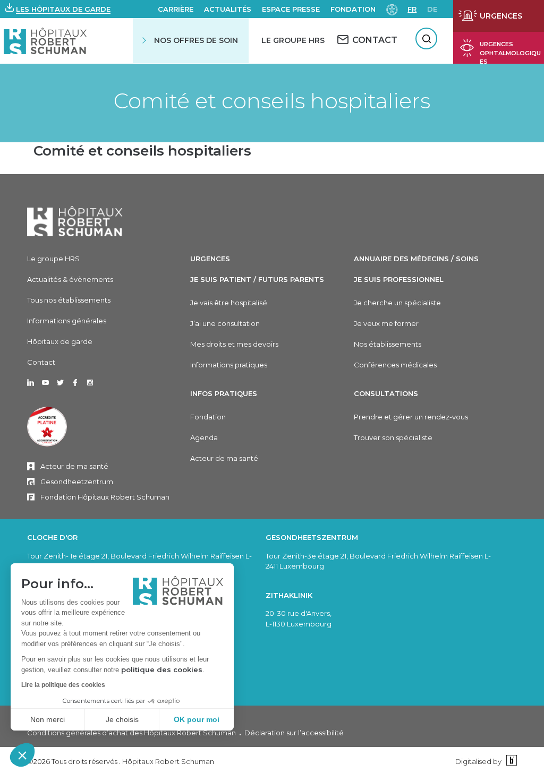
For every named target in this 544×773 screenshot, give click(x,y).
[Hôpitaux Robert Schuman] (75, 221)
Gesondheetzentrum (76, 481)
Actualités (227, 9)
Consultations (386, 393)
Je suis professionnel (399, 279)
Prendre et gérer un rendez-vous (411, 417)
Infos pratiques (223, 393)
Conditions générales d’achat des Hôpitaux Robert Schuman (131, 732)
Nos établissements (387, 344)
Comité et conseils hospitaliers (272, 100)
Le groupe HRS (53, 258)
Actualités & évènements (70, 279)
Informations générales (66, 320)
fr (411, 9)
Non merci (47, 719)
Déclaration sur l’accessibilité (294, 732)
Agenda (204, 437)
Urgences (210, 258)
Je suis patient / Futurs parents (257, 279)
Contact (41, 362)
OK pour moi (196, 719)
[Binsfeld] (510, 761)
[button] (22, 755)
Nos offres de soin (196, 40)
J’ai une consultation (225, 323)
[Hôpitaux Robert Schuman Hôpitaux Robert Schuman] (45, 40)
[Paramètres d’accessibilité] (392, 8)
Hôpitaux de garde (59, 341)
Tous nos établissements (68, 300)
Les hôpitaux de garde (63, 9)
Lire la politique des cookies (63, 685)
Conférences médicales (395, 364)
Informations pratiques (228, 364)
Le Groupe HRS (293, 40)
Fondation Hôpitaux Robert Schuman (104, 497)
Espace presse (291, 9)
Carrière (175, 9)
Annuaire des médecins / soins (416, 258)
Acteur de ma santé (74, 466)
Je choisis (122, 719)
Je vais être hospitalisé (228, 302)
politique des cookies (161, 669)
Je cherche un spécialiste (397, 302)
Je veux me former (386, 323)
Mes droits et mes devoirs (234, 344)
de (432, 9)
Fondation (353, 9)
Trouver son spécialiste (393, 437)
